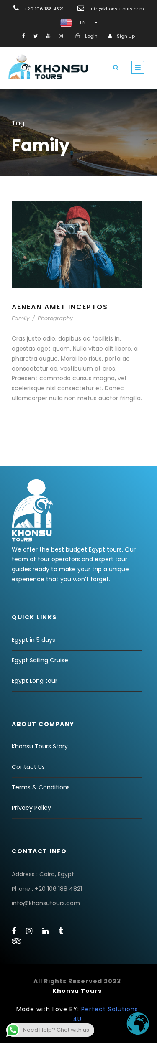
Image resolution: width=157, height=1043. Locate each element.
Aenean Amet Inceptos (60, 307)
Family (20, 318)
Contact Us (28, 767)
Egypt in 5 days (33, 640)
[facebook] (23, 36)
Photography (55, 318)
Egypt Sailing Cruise (40, 660)
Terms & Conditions (41, 787)
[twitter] (35, 36)
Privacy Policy (31, 808)
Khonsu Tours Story (40, 746)
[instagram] (61, 36)
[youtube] (48, 36)
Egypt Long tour (34, 681)
